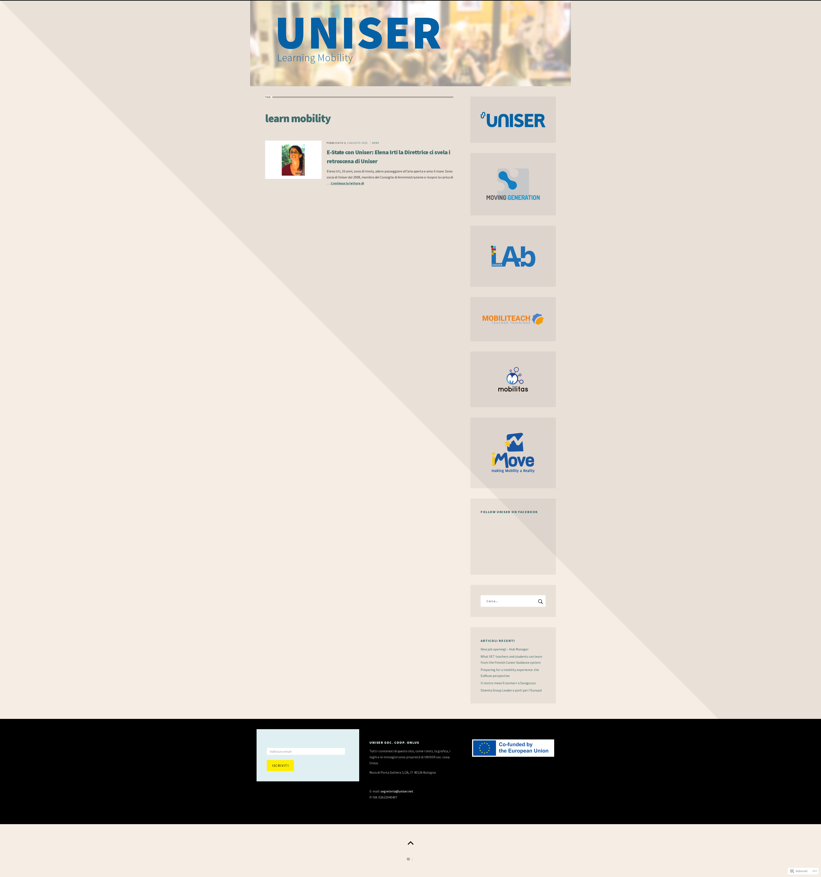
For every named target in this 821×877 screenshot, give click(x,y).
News (375, 142)
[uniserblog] (410, 43)
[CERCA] (540, 601)
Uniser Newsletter (286, 742)
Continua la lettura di (347, 183)
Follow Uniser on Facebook (509, 512)
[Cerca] (513, 601)
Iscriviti (280, 765)
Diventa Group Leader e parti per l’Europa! (511, 690)
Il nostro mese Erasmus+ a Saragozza (508, 683)
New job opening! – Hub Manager (505, 649)
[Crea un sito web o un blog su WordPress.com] (408, 859)
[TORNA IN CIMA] (410, 843)
